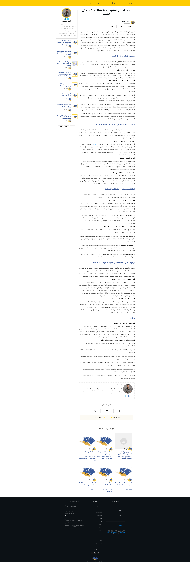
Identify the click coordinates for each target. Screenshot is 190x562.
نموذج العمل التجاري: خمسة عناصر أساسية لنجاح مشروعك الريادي (66, 87)
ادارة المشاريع (99, 537)
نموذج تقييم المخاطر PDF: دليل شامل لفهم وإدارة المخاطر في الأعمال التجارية (66, 76)
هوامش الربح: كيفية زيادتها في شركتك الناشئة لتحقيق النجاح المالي (66, 55)
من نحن (121, 515)
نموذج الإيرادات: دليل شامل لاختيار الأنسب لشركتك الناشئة (66, 98)
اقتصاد (100, 527)
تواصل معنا (120, 517)
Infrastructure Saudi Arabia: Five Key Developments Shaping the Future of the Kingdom (105, 487)
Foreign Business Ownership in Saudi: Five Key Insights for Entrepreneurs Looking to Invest (87, 456)
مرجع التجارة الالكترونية (97, 506)
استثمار (100, 534)
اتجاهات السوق (99, 543)
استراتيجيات (99, 531)
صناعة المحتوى (99, 512)
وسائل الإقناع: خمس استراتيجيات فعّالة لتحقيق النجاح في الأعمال (66, 45)
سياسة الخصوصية (118, 507)
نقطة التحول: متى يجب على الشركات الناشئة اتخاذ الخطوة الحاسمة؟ (66, 119)
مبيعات (100, 509)
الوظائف (121, 510)
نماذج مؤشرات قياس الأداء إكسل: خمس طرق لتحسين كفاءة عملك (66, 108)
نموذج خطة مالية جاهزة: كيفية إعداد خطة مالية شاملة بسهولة (66, 66)
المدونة (121, 512)
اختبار (101, 540)
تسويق (100, 518)
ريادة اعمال (99, 515)
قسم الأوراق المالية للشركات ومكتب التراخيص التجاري (116, 532)
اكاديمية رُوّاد (119, 525)
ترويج (101, 521)
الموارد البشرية (99, 524)
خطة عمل (95, 144)
